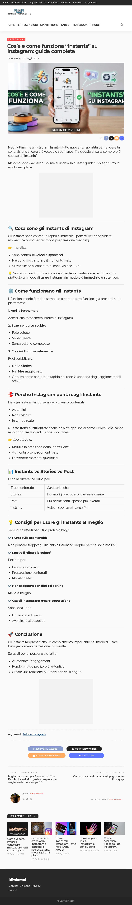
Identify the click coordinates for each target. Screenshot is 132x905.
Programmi (90, 2)
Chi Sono (25, 885)
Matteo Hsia (14, 58)
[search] (122, 24)
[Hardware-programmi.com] (19, 12)
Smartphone (49, 25)
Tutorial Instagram (34, 734)
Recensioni (30, 25)
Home (6, 2)
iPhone (95, 25)
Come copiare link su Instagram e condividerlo (88, 842)
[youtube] (31, 799)
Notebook (80, 25)
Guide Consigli (16, 39)
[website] (23, 799)
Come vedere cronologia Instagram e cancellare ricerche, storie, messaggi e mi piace (40, 847)
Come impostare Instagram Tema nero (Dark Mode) (66, 844)
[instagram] (27, 799)
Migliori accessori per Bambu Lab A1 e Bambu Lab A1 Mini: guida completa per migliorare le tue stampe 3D (32, 779)
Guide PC (77, 2)
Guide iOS (65, 2)
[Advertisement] (66, 195)
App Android (35, 2)
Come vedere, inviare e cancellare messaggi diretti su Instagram (17, 844)
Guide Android (51, 2)
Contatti (13, 885)
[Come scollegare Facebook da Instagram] (114, 828)
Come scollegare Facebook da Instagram (112, 842)
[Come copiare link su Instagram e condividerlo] (90, 828)
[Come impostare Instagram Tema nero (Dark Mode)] (66, 828)
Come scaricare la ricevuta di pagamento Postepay (98, 778)
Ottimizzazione (19, 2)
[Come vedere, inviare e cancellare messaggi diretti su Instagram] (17, 829)
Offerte (14, 25)
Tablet (66, 25)
